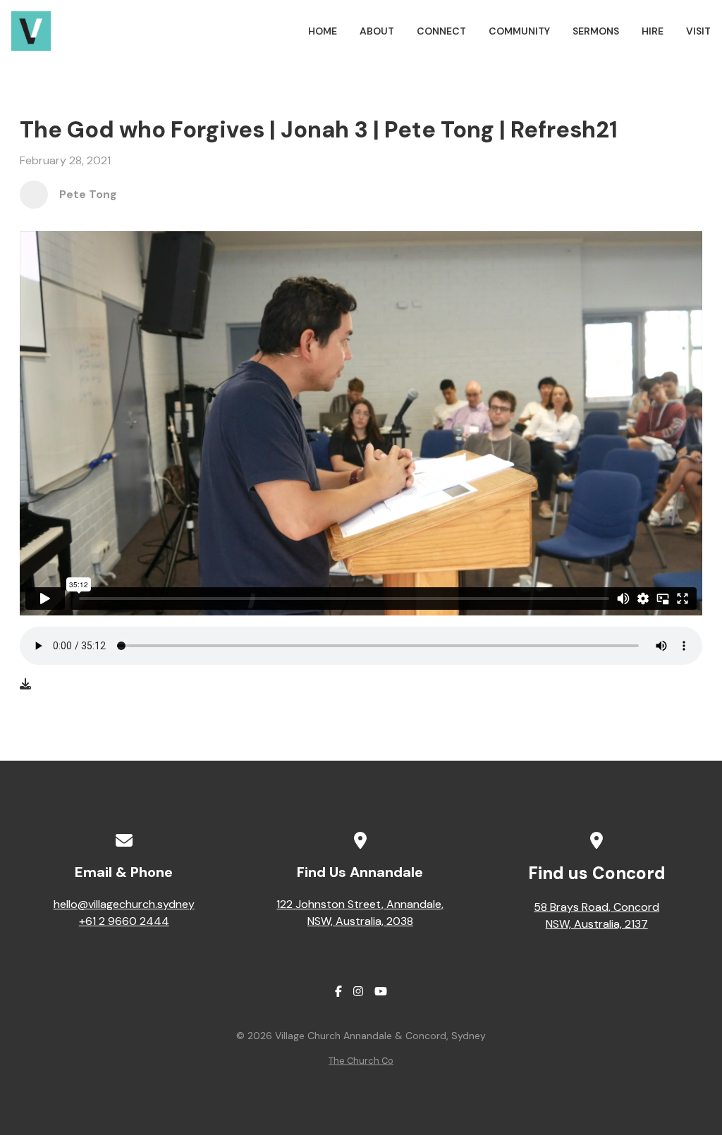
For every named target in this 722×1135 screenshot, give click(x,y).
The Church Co (361, 1061)
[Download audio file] (25, 684)
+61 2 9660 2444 (124, 921)
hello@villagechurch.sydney (124, 904)
